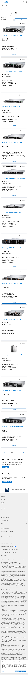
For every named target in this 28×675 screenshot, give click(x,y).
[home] (1, 10)
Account (3, 496)
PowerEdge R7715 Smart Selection (12, 35)
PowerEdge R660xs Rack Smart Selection (14, 178)
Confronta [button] (22, 23)
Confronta (23, 491)
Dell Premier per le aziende (7, 531)
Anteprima (14, 54)
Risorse (2, 523)
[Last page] (24, 452)
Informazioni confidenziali (7, 543)
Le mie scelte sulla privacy (7, 546)
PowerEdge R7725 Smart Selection (12, 71)
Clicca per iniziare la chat (19, 627)
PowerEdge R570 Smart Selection (11, 390)
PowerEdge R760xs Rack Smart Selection (14, 248)
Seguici (2, 503)
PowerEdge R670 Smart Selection (11, 107)
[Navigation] (1, 2)
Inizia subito (5, 467)
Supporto (3, 499)
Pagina (11, 452)
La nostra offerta (5, 514)
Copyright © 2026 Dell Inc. (7, 537)
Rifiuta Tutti (17, 671)
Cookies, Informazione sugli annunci (9, 549)
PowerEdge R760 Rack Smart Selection (13, 426)
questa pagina (6, 641)
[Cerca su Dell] (25, 5)
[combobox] (14, 5)
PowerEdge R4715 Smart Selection (12, 142)
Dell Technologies (5, 528)
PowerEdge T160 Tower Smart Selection (13, 355)
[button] (23, 2)
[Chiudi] (26, 661)
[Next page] (20, 452)
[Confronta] (7, 489)
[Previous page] (7, 452)
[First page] (4, 452)
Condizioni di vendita (6, 540)
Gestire (3, 671)
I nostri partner (4, 520)
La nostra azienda (5, 517)
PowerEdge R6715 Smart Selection (12, 283)
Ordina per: (3, 17)
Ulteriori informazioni (7, 481)
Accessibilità (4, 555)
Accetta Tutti (23, 671)
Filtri (21, 19)
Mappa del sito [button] (4, 506)
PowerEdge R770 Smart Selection (11, 319)
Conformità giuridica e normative (8, 552)
